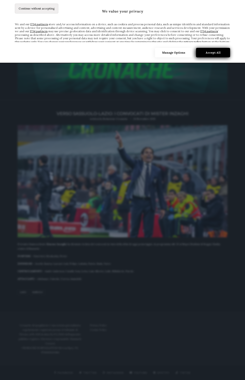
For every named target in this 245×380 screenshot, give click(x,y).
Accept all (213, 52)
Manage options (173, 52)
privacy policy (192, 42)
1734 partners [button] (39, 24)
